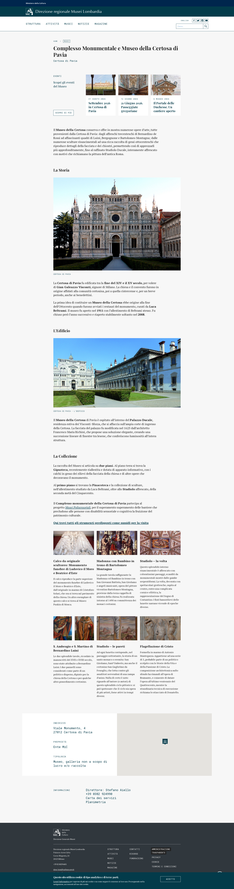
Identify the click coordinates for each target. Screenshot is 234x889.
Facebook (194, 20)
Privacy (156, 857)
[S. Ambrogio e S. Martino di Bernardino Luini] (73, 628)
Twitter (198, 20)
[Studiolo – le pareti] (117, 628)
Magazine (101, 23)
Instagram (202, 20)
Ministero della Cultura (36, 3)
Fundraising (136, 858)
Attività (52, 23)
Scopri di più (63, 112)
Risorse (134, 854)
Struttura (33, 23)
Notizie (84, 23)
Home (55, 41)
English (185, 20)
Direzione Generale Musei (64, 839)
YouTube (206, 20)
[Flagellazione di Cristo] (160, 628)
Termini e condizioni (164, 866)
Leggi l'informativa (61, 881)
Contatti (135, 849)
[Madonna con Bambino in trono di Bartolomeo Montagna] (117, 543)
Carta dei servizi (101, 798)
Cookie (155, 862)
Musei (68, 23)
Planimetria (96, 802)
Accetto (170, 879)
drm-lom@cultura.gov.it (63, 869)
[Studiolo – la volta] (160, 543)
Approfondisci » (101, 95)
